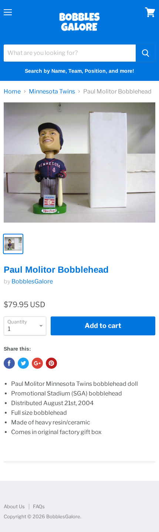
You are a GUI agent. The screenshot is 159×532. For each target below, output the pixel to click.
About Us (14, 506)
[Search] (145, 53)
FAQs (39, 506)
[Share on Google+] (37, 363)
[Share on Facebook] (9, 363)
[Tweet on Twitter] (23, 363)
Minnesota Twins (52, 91)
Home (12, 91)
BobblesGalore (32, 281)
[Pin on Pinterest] (51, 363)
